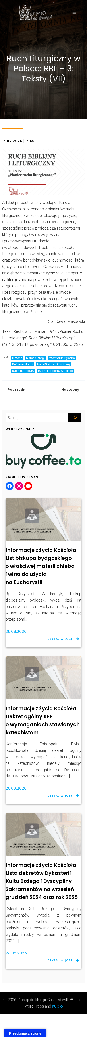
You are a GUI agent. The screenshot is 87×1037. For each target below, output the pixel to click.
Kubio (57, 1006)
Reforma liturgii (22, 364)
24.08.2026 (16, 953)
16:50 (30, 141)
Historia (17, 358)
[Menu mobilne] (74, 12)
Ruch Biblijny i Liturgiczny (53, 364)
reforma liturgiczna (62, 358)
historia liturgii (35, 358)
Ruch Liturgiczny (23, 371)
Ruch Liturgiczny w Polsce (55, 371)
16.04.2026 (12, 141)
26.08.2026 (16, 631)
